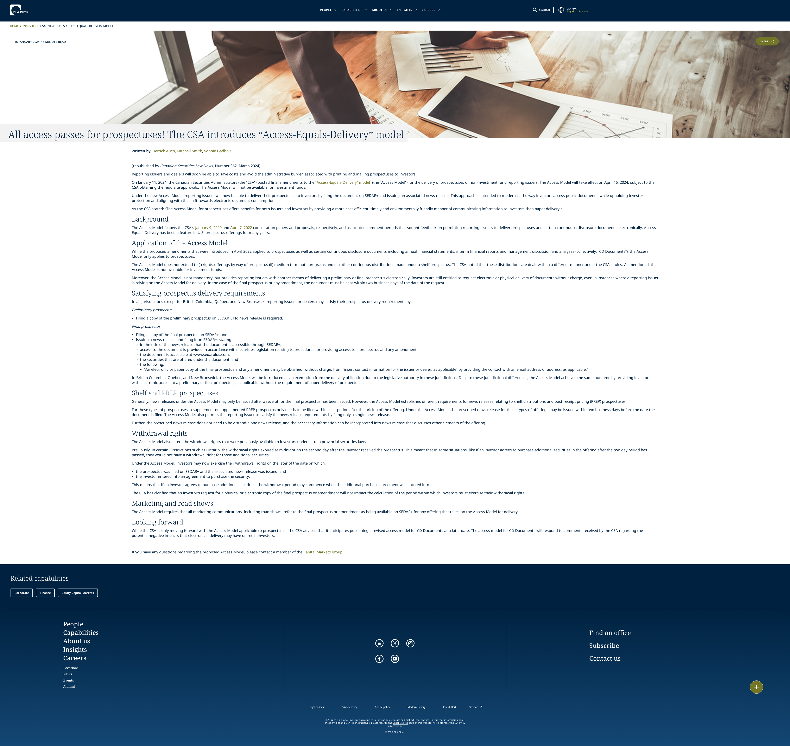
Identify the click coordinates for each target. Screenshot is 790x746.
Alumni (69, 686)
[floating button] (756, 687)
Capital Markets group (322, 551)
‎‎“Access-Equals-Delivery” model (342, 182)
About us (380, 10)
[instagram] (410, 643)
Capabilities (351, 10)
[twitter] (395, 643)
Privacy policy (349, 707)
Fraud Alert (449, 707)
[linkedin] (379, 643)
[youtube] (395, 659)
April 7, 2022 (241, 227)
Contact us (605, 658)
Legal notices (316, 707)
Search (544, 10)
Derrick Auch (163, 150)
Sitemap (473, 707)
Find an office (610, 632)
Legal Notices (400, 722)
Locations (70, 668)
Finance (45, 593)
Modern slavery (416, 707)
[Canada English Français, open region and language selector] (561, 9)
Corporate (21, 593)
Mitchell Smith (189, 150)
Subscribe (604, 645)
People (326, 10)
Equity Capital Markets (78, 593)
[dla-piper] (20, 10)
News (67, 674)
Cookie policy (382, 707)
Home (14, 26)
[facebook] (379, 659)
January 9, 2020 (208, 227)
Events (68, 680)
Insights (404, 10)
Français (583, 11)
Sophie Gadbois (218, 150)
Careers (428, 10)
